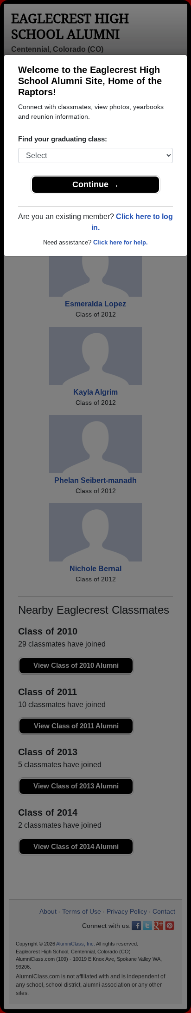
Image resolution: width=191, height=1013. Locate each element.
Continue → (95, 184)
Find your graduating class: (62, 139)
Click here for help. (120, 242)
